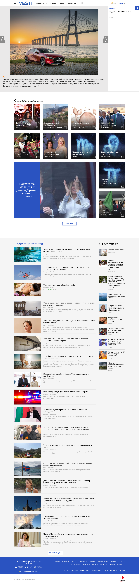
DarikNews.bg (83, 562)
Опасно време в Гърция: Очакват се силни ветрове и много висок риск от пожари (69, 304)
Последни (40, 3)
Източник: (5, 88)
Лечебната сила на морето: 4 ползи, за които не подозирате (69, 356)
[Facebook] (125, 573)
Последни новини (28, 243)
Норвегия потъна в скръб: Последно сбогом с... (24, 154)
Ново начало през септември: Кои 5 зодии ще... (80, 154)
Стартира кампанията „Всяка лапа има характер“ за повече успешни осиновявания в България (115, 265)
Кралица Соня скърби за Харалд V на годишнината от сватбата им (66, 375)
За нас (66, 570)
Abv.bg (57, 562)
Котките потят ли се (116, 250)
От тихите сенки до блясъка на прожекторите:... (80, 125)
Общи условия (84, 570)
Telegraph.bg (121, 564)
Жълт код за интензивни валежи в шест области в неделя (116, 365)
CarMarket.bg (114, 562)
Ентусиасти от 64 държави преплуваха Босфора (116, 296)
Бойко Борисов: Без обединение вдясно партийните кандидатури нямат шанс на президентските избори (66, 428)
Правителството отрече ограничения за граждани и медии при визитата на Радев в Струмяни (68, 499)
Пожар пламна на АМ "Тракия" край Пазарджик (116, 354)
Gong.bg (73, 562)
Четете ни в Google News (30, 571)
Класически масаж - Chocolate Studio (59, 285)
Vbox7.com (65, 562)
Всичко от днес (55, 553)
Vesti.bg (25, 3)
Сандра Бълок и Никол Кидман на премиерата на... (51, 154)
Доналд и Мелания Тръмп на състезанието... (109, 212)
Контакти (122, 570)
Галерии (112, 8)
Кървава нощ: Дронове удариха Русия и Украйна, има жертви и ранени (66, 517)
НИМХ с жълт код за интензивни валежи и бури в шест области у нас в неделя (67, 250)
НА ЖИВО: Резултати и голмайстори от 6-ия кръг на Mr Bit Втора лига (116, 342)
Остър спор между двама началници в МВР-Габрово (65, 392)
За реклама (74, 570)
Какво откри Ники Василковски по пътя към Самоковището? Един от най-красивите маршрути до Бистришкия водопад (116, 282)
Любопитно (73, 3)
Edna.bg (112, 564)
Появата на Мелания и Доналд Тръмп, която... (26, 188)
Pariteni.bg (103, 564)
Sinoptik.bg (86, 564)
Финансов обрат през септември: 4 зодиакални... (110, 154)
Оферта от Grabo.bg (48, 287)
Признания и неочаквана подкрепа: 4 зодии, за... (109, 182)
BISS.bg (123, 562)
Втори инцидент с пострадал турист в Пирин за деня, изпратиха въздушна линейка (66, 268)
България (52, 3)
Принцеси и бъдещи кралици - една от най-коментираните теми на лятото (69, 321)
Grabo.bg (95, 564)
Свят (62, 3)
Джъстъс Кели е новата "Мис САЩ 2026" (23, 125)
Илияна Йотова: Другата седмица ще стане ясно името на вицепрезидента (68, 535)
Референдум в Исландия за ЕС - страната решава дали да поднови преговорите (67, 464)
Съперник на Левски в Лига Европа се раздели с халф (116, 330)
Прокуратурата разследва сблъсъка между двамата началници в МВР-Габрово (65, 339)
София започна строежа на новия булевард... (108, 125)
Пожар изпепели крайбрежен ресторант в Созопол (53, 125)
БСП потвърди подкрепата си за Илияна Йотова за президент (65, 410)
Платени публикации (110, 570)
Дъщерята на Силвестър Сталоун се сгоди (115, 319)
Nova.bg (92, 562)
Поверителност (96, 570)
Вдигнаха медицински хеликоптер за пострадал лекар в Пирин (67, 446)
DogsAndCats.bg (102, 562)
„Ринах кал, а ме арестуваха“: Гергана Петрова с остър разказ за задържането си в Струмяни (66, 481)
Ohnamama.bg (76, 564)
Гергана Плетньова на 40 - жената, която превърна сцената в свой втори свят (116, 307)
